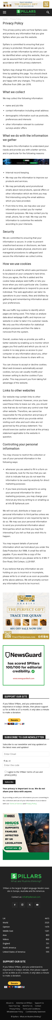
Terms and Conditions (31, 1009)
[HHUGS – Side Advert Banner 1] (26, 859)
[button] (4, 12)
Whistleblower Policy (15, 1012)
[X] (30, 905)
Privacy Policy (31, 804)
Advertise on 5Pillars (24, 1003)
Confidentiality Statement (35, 1012)
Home (5, 19)
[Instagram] (22, 905)
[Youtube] (37, 905)
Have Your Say (14, 1006)
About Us (9, 1003)
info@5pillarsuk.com (31, 897)
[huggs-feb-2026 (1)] (26, 167)
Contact (38, 1006)
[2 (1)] (26, 638)
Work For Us (27, 1006)
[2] (26, 4)
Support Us (39, 1003)
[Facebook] (15, 905)
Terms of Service (16, 804)
